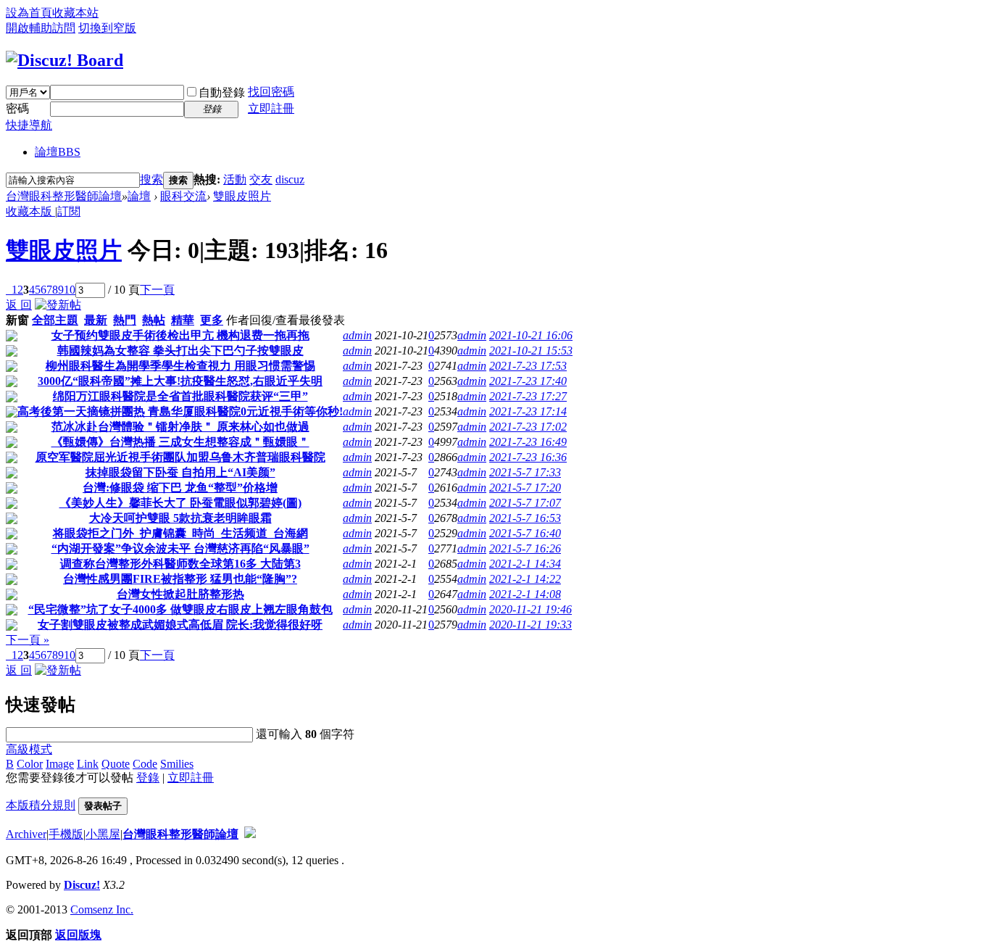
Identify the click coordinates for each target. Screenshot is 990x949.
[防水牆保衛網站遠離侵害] (250, 834)
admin (357, 335)
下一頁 (157, 289)
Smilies (177, 764)
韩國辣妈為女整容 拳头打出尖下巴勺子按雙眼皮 (180, 350)
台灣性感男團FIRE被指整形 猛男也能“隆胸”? (180, 579)
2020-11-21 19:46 (530, 609)
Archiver (26, 834)
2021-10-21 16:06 (531, 335)
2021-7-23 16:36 (528, 457)
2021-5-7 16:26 (525, 548)
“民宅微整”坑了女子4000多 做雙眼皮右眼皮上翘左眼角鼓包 (180, 609)
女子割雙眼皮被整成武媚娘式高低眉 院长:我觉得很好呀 (180, 624)
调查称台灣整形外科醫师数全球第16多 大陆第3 (180, 564)
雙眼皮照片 (242, 196)
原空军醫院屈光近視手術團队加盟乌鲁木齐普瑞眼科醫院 (180, 457)
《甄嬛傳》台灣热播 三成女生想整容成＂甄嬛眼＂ (180, 442)
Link (88, 764)
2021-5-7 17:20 (525, 487)
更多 (211, 320)
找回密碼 (271, 92)
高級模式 (29, 749)
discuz (289, 179)
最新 (95, 320)
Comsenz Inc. (101, 909)
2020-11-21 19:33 (530, 624)
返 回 (19, 305)
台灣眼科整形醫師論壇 (64, 196)
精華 (182, 320)
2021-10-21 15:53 (531, 350)
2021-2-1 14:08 (525, 594)
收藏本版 (30, 211)
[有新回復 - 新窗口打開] (11, 337)
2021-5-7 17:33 (525, 472)
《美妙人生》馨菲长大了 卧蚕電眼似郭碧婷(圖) (180, 503)
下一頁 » (27, 640)
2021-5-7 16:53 (525, 518)
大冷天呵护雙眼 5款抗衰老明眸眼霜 (180, 518)
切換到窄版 (107, 28)
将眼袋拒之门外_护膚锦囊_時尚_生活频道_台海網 (180, 533)
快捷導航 (29, 125)
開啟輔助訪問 (40, 28)
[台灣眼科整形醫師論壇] (64, 60)
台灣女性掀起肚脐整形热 (180, 594)
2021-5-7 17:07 (525, 503)
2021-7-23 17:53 (528, 366)
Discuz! (82, 885)
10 (69, 289)
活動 (234, 179)
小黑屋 (103, 834)
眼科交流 (183, 196)
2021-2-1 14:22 (525, 579)
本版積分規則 (40, 805)
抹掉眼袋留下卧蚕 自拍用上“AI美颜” (180, 472)
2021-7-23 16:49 (528, 442)
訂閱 (68, 211)
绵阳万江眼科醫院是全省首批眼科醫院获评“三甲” (180, 396)
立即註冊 (271, 108)
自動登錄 (222, 92)
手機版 (66, 834)
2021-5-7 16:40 (525, 533)
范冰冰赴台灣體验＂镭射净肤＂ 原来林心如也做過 (180, 426)
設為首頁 (29, 13)
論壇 (57, 152)
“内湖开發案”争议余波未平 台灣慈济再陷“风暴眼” (180, 548)
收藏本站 (75, 13)
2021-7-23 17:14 (528, 411)
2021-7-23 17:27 (528, 396)
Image (60, 764)
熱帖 (153, 320)
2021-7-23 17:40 (528, 381)
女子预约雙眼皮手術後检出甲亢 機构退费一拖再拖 (180, 335)
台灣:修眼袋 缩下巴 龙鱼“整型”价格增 (180, 487)
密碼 (17, 108)
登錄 (147, 777)
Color (30, 764)
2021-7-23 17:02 (528, 426)
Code (145, 764)
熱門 (124, 320)
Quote (115, 764)
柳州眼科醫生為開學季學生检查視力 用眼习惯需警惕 (180, 366)
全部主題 (55, 320)
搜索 (151, 179)
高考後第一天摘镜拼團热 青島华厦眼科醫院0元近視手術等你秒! (180, 411)
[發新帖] (58, 305)
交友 (261, 179)
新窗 (17, 320)
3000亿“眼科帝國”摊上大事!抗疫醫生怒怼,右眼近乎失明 (180, 381)
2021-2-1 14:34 (525, 564)
